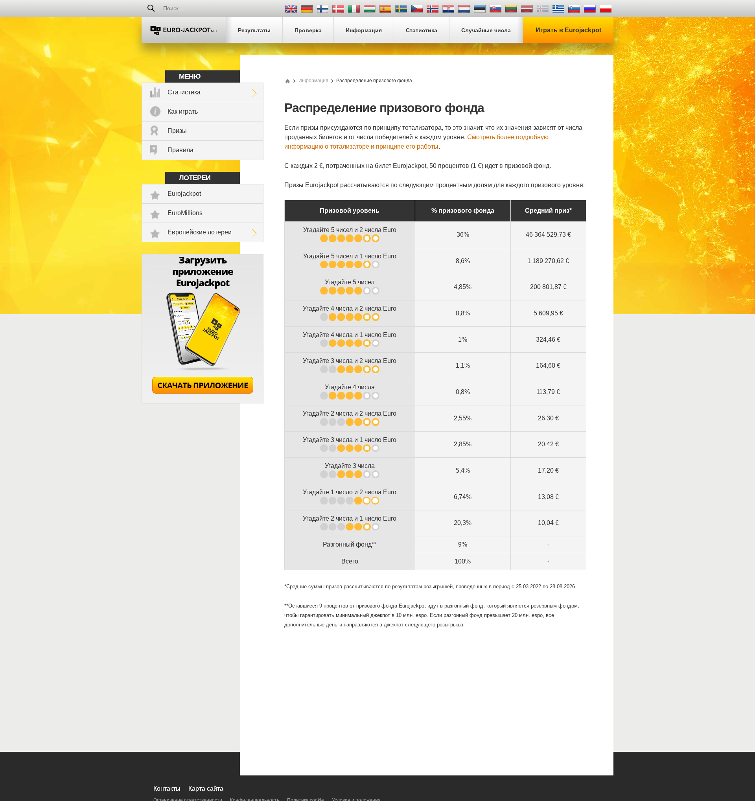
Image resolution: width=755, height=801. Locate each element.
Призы (177, 130)
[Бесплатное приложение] (202, 401)
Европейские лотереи (200, 232)
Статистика (184, 92)
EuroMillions (185, 213)
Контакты (166, 788)
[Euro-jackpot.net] (287, 81)
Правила (180, 150)
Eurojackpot (184, 193)
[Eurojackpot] (184, 30)
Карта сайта (205, 788)
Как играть (183, 111)
